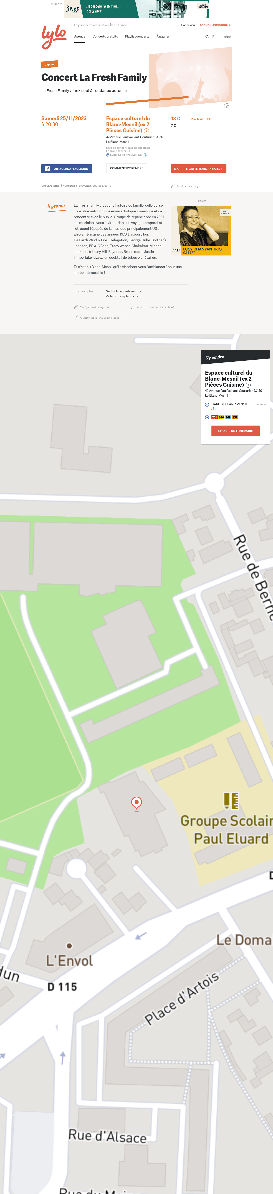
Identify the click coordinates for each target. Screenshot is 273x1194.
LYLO (54, 37)
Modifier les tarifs (188, 186)
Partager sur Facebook (70, 169)
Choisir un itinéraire (235, 431)
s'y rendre (126, 168)
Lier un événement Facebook (155, 307)
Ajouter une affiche (209, 106)
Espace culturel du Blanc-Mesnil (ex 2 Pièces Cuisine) (128, 124)
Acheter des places (120, 296)
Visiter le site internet (121, 291)
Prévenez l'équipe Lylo (74, 186)
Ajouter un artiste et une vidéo (100, 318)
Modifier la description (94, 307)
